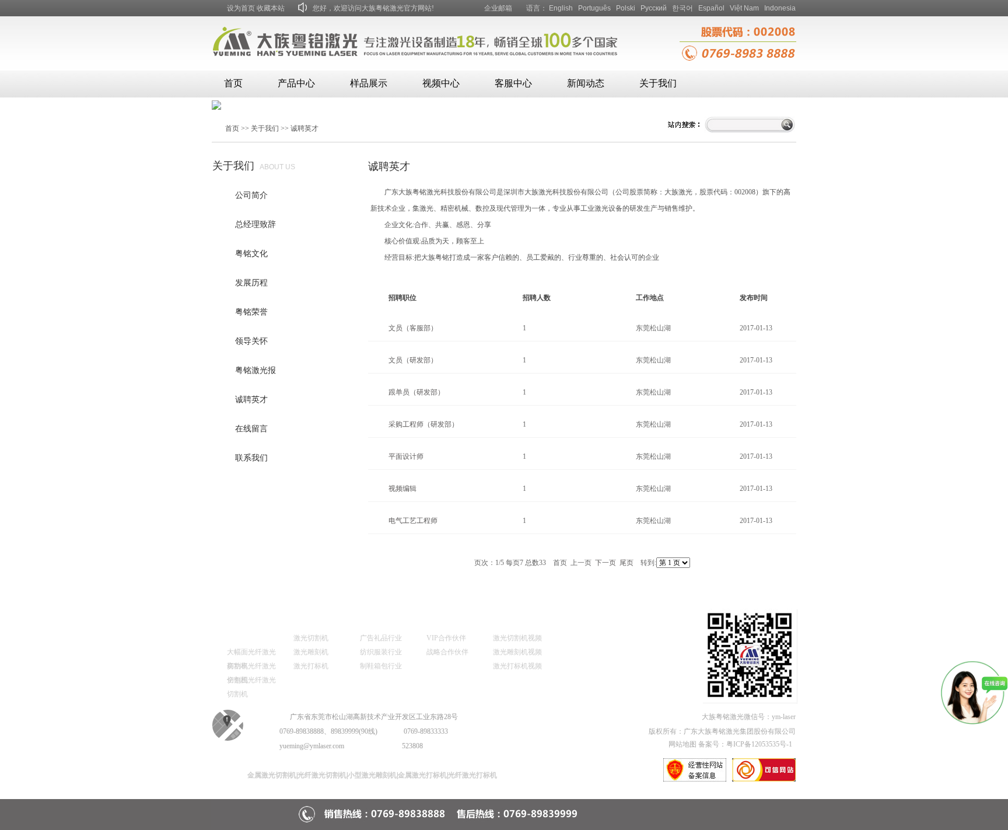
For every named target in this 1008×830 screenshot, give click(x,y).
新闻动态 (585, 83)
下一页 (605, 563)
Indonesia (780, 8)
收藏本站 (271, 8)
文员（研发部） (413, 360)
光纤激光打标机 (472, 775)
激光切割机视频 (517, 638)
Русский (653, 8)
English (561, 8)
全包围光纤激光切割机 (251, 681)
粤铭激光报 (255, 370)
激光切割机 (310, 638)
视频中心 (441, 83)
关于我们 (658, 83)
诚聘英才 (304, 128)
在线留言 (251, 428)
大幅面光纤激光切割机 (251, 653)
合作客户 (438, 620)
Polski (625, 8)
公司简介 (251, 195)
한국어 (682, 8)
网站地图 (682, 744)
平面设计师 (406, 456)
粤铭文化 (251, 253)
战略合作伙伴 (447, 652)
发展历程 (251, 282)
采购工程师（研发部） (423, 424)
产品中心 (296, 83)
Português (594, 8)
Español (711, 8)
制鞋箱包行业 (381, 666)
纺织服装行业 (381, 652)
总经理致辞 (255, 224)
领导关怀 (251, 341)
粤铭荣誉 (251, 312)
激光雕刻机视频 (517, 652)
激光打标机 (310, 666)
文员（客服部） (413, 328)
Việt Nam (744, 8)
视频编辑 (402, 488)
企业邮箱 (498, 8)
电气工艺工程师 (413, 521)
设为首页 (241, 8)
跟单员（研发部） (416, 392)
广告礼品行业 (381, 638)
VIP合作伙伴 (446, 638)
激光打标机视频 (517, 666)
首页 (233, 83)
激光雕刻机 (310, 652)
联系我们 (251, 458)
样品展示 (368, 83)
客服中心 (513, 83)
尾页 (627, 563)
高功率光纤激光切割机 (251, 667)
